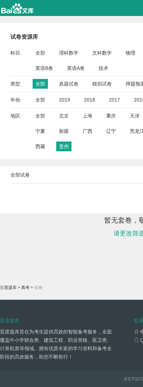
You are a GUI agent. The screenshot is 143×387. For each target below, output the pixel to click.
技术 (103, 68)
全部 (40, 53)
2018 (89, 100)
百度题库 (8, 287)
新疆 (64, 131)
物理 (130, 53)
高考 (25, 287)
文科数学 (102, 53)
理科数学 (68, 53)
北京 (64, 116)
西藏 (40, 146)
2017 (114, 100)
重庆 (111, 116)
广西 (87, 131)
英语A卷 (76, 68)
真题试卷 (68, 84)
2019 (64, 100)
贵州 (64, 146)
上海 (87, 116)
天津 (135, 116)
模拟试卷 (102, 84)
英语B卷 (44, 68)
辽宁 (111, 131)
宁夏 (40, 131)
